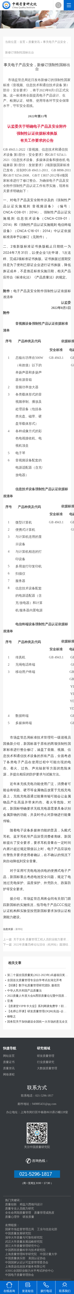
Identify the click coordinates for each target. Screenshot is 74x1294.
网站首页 (9, 1055)
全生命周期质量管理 (18, 1212)
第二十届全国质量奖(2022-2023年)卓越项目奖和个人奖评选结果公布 (38, 975)
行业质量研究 (45, 1062)
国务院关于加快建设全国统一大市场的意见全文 (37, 1021)
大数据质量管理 (47, 1068)
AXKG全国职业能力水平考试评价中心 (29, 1270)
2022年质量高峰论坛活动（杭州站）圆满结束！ (43, 944)
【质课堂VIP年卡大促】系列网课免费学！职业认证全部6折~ (38, 1006)
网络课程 (9, 1074)
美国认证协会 (37, 1258)
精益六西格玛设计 (31, 1204)
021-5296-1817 (37, 1174)
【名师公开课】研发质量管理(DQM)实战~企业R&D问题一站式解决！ (38, 1011)
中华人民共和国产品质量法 (24, 990)
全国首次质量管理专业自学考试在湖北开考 (34, 980)
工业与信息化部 (47, 1229)
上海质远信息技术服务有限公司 (25, 1266)
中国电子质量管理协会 (19, 1274)
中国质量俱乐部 (15, 1258)
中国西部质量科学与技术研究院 (25, 1250)
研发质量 (28, 1216)
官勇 (10, 1001)
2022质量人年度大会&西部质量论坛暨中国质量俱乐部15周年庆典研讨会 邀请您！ (38, 995)
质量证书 (9, 1062)
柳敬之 (11, 1016)
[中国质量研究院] (20, 4)
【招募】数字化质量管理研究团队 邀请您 (33, 985)
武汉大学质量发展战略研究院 (24, 1241)
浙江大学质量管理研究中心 (22, 1245)
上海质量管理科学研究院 (21, 1254)
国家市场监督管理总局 (19, 1229)
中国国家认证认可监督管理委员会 (26, 1262)
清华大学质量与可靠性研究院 (24, 1237)
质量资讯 (34, 42)
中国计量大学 (48, 1254)
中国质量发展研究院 (18, 1233)
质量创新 (11, 1204)
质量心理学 (12, 1216)
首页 (22, 42)
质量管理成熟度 (44, 1212)
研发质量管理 (45, 1055)
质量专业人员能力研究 (19, 1208)
